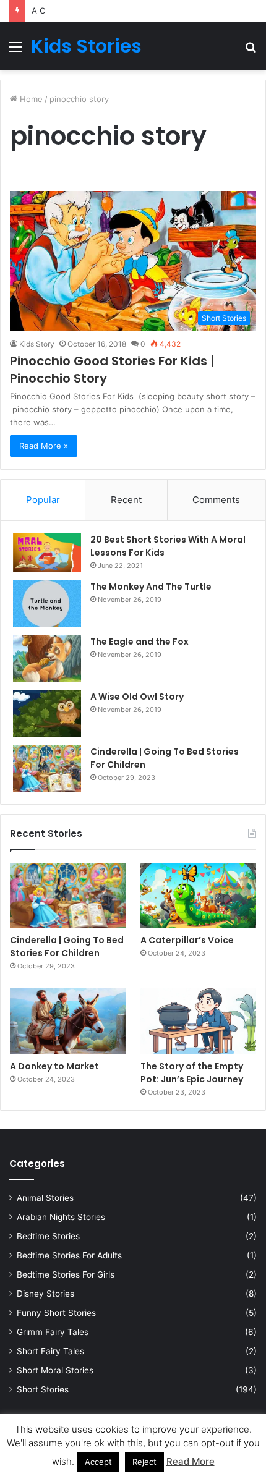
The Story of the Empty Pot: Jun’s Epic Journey (191, 1072)
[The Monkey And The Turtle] (47, 603)
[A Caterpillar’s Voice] (198, 895)
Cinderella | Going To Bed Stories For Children (67, 946)
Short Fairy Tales (50, 1351)
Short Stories (43, 1389)
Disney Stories (45, 1294)
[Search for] (250, 51)
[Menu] (15, 51)
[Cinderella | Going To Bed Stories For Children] (47, 768)
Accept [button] (98, 1462)
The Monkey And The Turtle (151, 586)
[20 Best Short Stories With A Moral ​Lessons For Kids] (47, 552)
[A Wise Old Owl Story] (47, 713)
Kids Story (36, 344)
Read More (190, 1461)
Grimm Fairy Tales (52, 1332)
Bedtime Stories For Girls (65, 1274)
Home (30, 99)
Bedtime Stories (48, 1236)
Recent (126, 500)
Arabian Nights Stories (61, 1217)
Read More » (43, 446)
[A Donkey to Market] (68, 1020)
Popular (43, 500)
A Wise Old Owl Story (137, 696)
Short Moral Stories (55, 1370)
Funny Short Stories (56, 1313)
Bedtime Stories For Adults (69, 1255)
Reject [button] (144, 1462)
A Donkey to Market (54, 1066)
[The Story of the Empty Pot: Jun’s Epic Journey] (198, 1020)
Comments (216, 500)
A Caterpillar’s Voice (69, 10)
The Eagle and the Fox (139, 641)
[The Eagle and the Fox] (47, 658)
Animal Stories (45, 1198)
